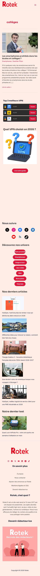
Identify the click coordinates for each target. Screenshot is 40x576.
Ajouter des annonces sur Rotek (20, 482)
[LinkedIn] (33, 230)
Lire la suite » (6, 87)
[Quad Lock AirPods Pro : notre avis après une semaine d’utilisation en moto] (14, 423)
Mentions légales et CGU (20, 485)
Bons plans (20, 278)
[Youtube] (19, 461)
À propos (20, 474)
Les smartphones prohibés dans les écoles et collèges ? (19, 57)
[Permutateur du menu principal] (35, 5)
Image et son (20, 262)
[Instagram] (14, 230)
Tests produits (20, 252)
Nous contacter (20, 478)
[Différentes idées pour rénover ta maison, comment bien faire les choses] (14, 325)
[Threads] (26, 230)
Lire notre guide (20, 171)
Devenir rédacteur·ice (20, 489)
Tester (33, 106)
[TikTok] (26, 237)
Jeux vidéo (20, 268)
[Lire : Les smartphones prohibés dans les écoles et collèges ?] (20, 42)
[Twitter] (15, 461)
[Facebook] (20, 230)
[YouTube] (14, 237)
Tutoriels (20, 284)
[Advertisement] (20, 198)
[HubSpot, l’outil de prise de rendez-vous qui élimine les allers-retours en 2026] (13, 303)
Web (20, 273)
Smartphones (6, 61)
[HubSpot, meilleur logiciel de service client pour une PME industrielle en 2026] (14, 392)
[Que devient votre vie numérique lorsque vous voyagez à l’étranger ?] (12, 370)
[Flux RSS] (20, 237)
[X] (7, 230)
